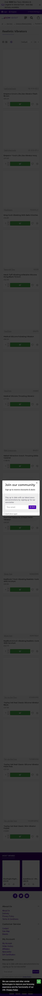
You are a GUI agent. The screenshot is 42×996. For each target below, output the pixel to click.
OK (39, 981)
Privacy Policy (12, 990)
